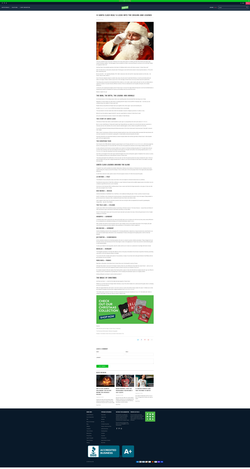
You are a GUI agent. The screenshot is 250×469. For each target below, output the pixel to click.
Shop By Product (6, 7)
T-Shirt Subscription (25, 7)
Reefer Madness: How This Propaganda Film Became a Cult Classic (124, 390)
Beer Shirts (103, 442)
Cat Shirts (103, 433)
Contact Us (89, 428)
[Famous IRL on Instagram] (6, 3)
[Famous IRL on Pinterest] (4, 3)
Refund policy (89, 433)
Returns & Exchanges (90, 421)
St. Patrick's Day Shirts (105, 424)
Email (127, 351)
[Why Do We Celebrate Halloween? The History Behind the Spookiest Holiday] (105, 386)
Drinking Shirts (103, 438)
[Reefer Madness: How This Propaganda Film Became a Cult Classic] (125, 386)
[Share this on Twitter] (138, 339)
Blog (215, 7)
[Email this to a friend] (151, 339)
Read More (98, 405)
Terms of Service (90, 431)
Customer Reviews (90, 414)
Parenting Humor (104, 431)
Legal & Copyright (90, 438)
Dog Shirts (103, 435)
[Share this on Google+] (148, 339)
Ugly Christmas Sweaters (105, 440)
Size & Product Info (90, 417)
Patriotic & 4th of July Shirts (106, 426)
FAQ (87, 419)
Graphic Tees (103, 417)
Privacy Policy (89, 435)
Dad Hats (103, 419)
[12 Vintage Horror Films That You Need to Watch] (144, 386)
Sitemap (88, 442)
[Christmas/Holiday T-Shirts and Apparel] (125, 323)
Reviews (211, 7)
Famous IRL (92, 461)
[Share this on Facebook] (141, 339)
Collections (15, 7)
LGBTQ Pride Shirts (104, 428)
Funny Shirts (103, 414)
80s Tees (102, 421)
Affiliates (88, 426)
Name (97, 351)
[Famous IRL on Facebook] (2, 3)
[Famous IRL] (125, 8)
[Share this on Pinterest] (144, 339)
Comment (98, 357)
